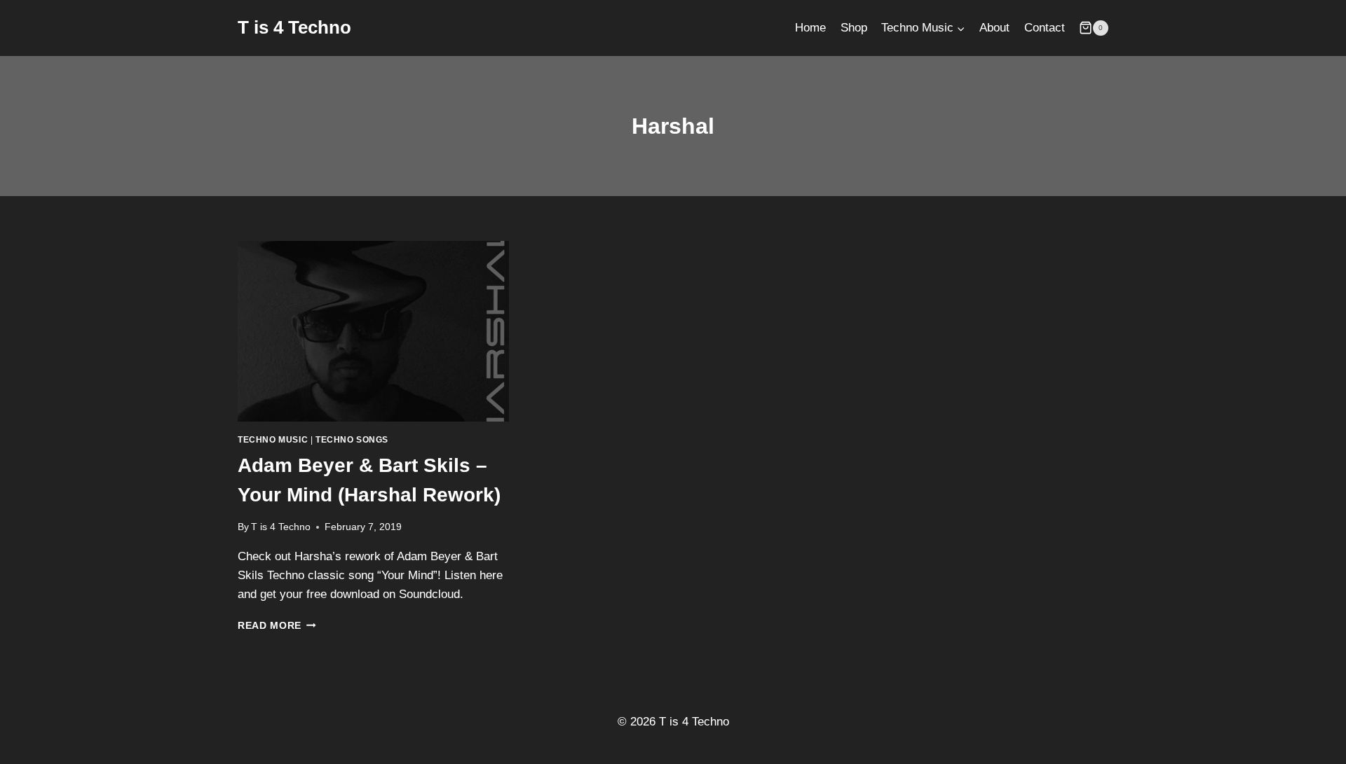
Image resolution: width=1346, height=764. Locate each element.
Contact (1044, 27)
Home (810, 27)
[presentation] (373, 331)
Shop (854, 27)
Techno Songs (351, 440)
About (994, 27)
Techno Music (273, 440)
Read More (277, 625)
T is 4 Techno (281, 527)
